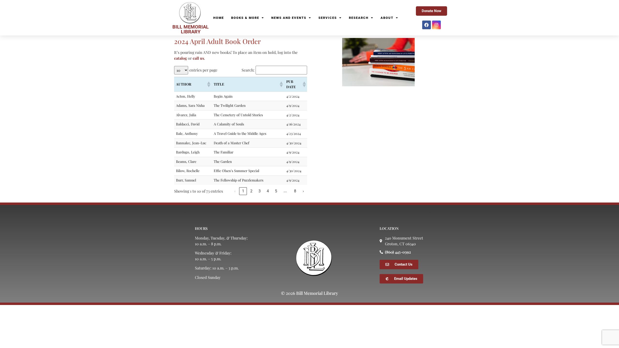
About (387, 18)
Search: (248, 70)
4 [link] (268, 191)
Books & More (245, 18)
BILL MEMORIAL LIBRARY (190, 29)
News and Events (288, 18)
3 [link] (259, 191)
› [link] (303, 191)
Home (218, 18)
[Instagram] (436, 25)
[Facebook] (426, 25)
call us (198, 58)
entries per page (203, 70)
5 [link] (276, 191)
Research (358, 18)
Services (327, 18)
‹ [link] (235, 191)
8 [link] (295, 191)
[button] (208, 84)
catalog (180, 58)
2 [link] (251, 191)
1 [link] (243, 191)
